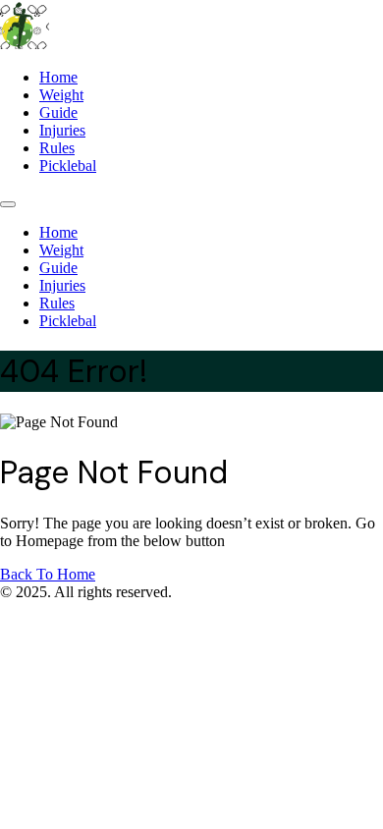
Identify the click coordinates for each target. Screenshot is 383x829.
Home (58, 77)
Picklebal (67, 165)
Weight (61, 94)
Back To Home (47, 574)
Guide (58, 112)
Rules (57, 147)
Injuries (62, 130)
